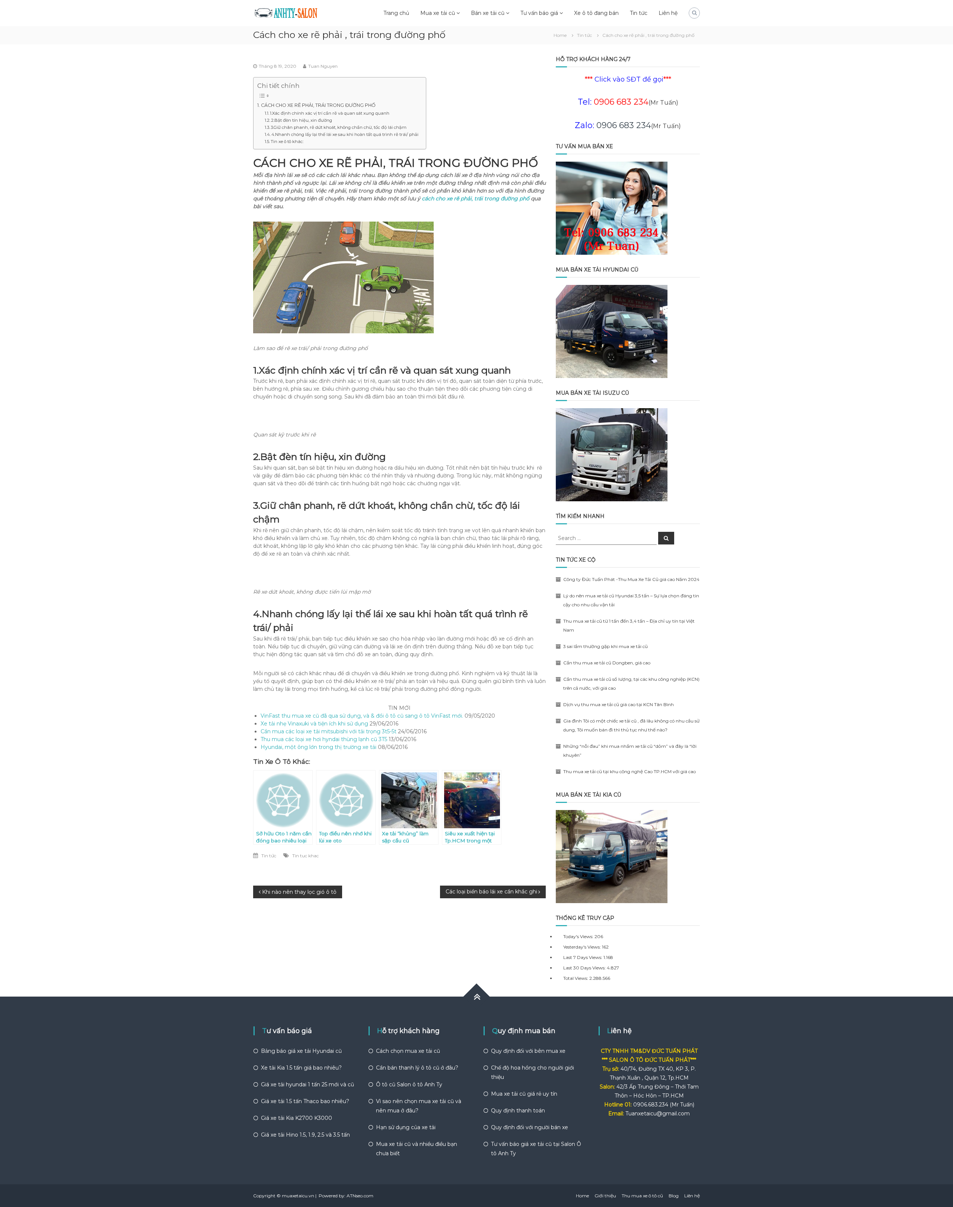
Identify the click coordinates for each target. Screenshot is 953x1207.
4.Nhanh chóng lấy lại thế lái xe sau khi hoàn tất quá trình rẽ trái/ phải (344, 134)
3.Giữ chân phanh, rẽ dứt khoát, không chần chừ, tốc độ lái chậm (339, 127)
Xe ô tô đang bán (596, 13)
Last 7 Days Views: (583, 957)
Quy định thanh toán (518, 1110)
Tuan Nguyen (323, 66)
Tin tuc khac (305, 855)
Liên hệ (668, 13)
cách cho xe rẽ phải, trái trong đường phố (475, 198)
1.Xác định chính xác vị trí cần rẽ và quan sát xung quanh (329, 113)
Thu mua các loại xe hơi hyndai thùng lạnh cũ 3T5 (324, 739)
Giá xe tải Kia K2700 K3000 (296, 1118)
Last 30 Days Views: (585, 968)
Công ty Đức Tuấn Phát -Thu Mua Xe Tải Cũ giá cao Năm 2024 (631, 579)
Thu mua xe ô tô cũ (642, 1195)
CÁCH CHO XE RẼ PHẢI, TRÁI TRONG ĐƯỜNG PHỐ (318, 105)
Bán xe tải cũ (487, 13)
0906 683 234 (623, 125)
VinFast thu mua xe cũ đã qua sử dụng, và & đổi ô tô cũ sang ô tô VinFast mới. (362, 715)
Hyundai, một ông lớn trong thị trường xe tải (318, 747)
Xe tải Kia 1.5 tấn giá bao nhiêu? (301, 1067)
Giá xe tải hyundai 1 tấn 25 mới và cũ (307, 1084)
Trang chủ (396, 13)
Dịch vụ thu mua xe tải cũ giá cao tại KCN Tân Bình (618, 704)
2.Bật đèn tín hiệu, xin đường (301, 120)
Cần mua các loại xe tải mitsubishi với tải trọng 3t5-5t (328, 731)
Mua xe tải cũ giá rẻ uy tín (524, 1093)
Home (582, 1195)
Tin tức (638, 13)
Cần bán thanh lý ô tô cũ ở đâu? (417, 1067)
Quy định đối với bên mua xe (528, 1051)
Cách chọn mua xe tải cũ (408, 1051)
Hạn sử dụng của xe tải (406, 1127)
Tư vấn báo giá (539, 13)
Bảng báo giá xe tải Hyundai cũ (301, 1051)
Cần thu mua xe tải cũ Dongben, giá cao (606, 663)
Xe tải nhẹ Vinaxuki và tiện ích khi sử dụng (314, 723)
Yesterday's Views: (582, 947)
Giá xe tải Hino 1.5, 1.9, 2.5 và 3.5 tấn (305, 1134)
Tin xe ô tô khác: (287, 141)
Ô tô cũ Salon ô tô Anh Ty (409, 1084)
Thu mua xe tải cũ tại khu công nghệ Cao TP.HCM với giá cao (629, 771)
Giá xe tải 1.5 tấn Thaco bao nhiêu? (305, 1101)
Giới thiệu (605, 1195)
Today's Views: (579, 936)
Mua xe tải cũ (437, 13)
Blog (674, 1195)
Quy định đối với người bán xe (529, 1127)
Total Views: (576, 978)
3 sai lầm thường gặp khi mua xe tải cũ (605, 646)
